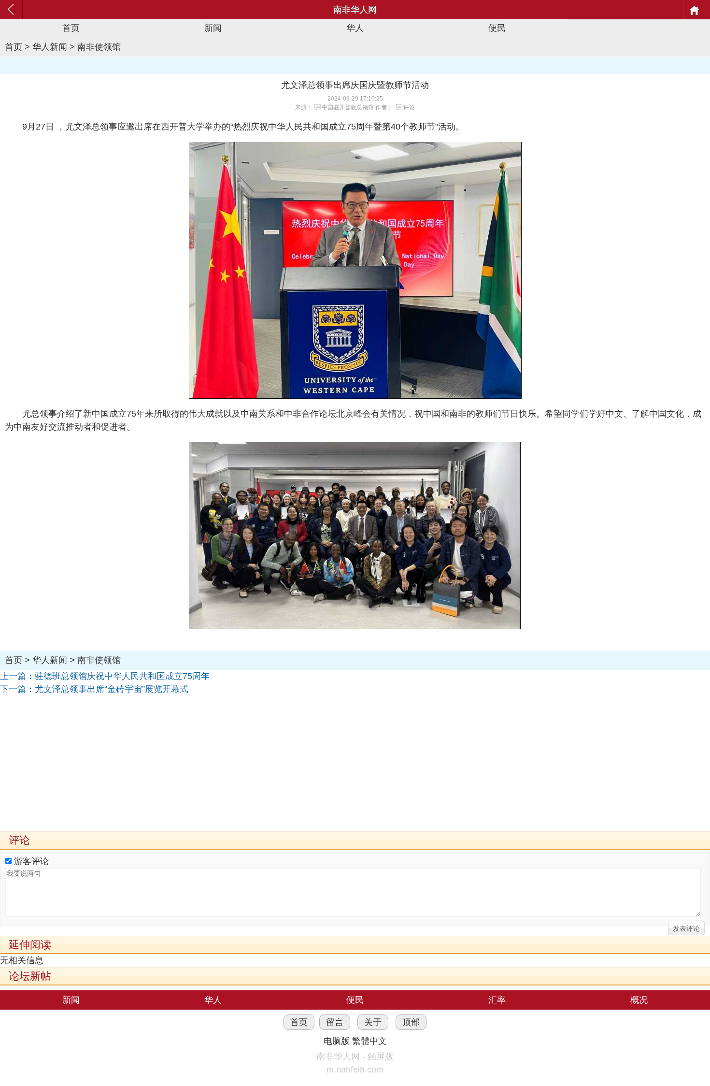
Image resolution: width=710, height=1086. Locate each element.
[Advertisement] (290, 763)
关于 (373, 1022)
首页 (71, 28)
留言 (334, 1022)
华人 (355, 28)
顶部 (411, 1022)
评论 (409, 107)
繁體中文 (369, 1041)
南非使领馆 (99, 47)
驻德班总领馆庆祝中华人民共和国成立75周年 (122, 676)
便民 (497, 28)
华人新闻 (49, 47)
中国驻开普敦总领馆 (348, 107)
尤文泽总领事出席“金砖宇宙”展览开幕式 (111, 689)
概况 (639, 1000)
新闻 (213, 28)
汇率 (497, 1000)
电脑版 (337, 1041)
